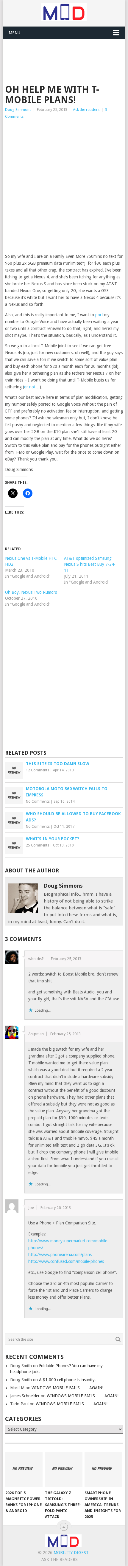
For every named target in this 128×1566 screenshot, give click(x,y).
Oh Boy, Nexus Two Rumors (31, 592)
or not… (32, 386)
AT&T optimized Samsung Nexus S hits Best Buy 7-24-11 (89, 564)
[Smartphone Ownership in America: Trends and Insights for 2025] (103, 1469)
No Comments (38, 801)
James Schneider (25, 1395)
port (99, 314)
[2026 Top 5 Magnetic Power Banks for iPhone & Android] (24, 1469)
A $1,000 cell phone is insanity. (67, 1379)
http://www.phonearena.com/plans (60, 1254)
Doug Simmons (18, 109)
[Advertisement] (66, 53)
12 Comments (37, 770)
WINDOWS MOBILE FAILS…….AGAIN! (67, 1387)
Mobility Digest (71, 1552)
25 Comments (37, 845)
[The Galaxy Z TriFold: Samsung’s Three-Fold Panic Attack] (63, 1469)
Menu (14, 32)
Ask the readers (86, 109)
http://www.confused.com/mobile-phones (66, 1261)
